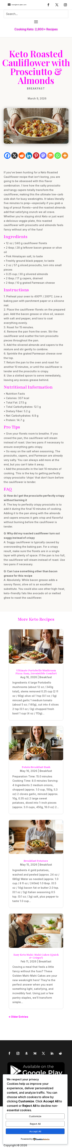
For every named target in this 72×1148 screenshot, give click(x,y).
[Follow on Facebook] (48, 5)
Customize (35, 1116)
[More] (65, 155)
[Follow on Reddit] (60, 1053)
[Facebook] (7, 155)
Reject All (35, 1123)
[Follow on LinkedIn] (52, 1053)
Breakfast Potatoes (36, 861)
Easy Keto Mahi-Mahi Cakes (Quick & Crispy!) (36, 956)
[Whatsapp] (57, 155)
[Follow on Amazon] (26, 1053)
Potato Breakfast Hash (36, 767)
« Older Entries (18, 1016)
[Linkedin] (29, 155)
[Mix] (50, 155)
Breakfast (36, 88)
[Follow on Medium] (35, 1053)
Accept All (35, 1131)
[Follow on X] (57, 5)
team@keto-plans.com (18, 5)
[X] (14, 155)
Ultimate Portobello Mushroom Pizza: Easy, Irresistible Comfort (36, 672)
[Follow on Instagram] (65, 5)
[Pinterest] (36, 155)
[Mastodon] (43, 155)
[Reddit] (21, 155)
